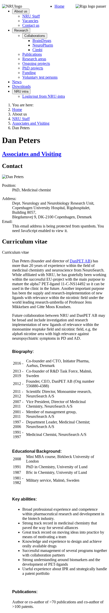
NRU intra (21, 91)
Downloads (21, 86)
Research (21, 30)
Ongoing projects (36, 63)
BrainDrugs (41, 40)
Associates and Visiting (31, 154)
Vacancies (30, 21)
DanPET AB (80, 261)
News (17, 82)
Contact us (30, 25)
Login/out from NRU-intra (43, 96)
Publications (32, 54)
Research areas (34, 59)
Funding (29, 72)
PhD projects (32, 68)
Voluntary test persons (40, 77)
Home (59, 6)
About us (20, 11)
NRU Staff (31, 16)
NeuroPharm (42, 45)
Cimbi (37, 50)
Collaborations (34, 36)
